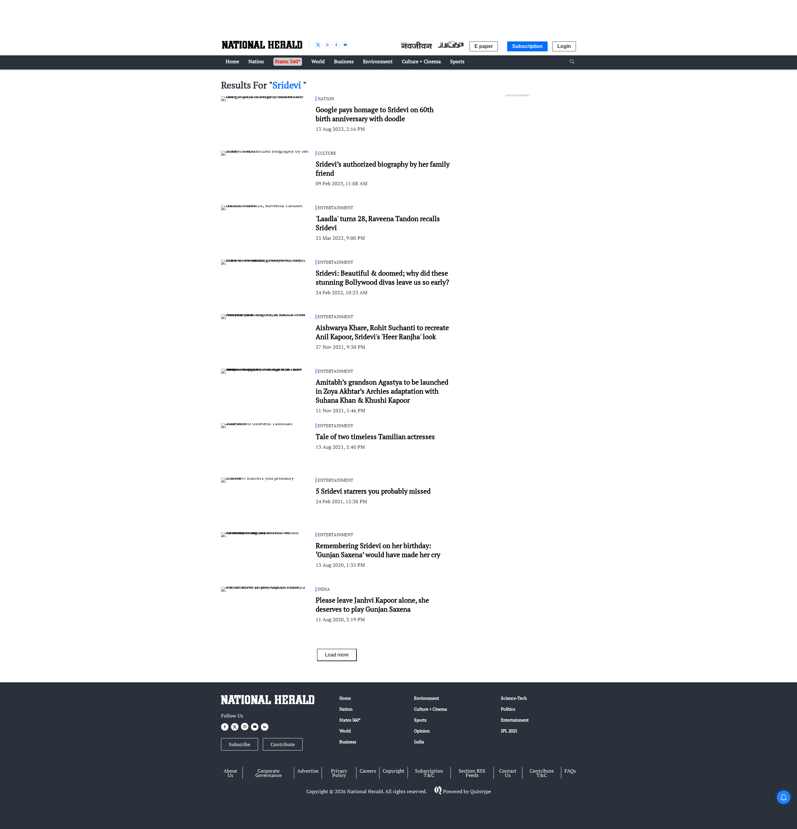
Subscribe (239, 744)
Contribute (283, 744)
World (345, 731)
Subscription (527, 46)
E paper (483, 46)
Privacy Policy (339, 773)
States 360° (350, 720)
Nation (345, 709)
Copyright (393, 770)
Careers (368, 770)
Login (564, 46)
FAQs (570, 770)
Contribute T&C (542, 773)
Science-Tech (514, 698)
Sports (420, 720)
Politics (508, 709)
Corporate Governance (268, 773)
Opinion (422, 731)
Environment (426, 698)
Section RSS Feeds (472, 773)
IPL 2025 (509, 731)
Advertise (307, 770)
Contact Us (507, 773)
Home (345, 698)
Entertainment (515, 720)
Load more (337, 654)
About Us (230, 773)
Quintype (480, 791)
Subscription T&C (429, 773)
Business (347, 742)
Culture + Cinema (430, 709)
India (419, 742)
